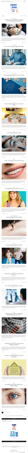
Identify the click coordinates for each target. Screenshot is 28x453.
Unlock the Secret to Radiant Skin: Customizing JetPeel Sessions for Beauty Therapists (14, 20)
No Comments (15, 47)
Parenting (15, 73)
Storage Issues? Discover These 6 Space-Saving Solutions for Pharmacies (14, 344)
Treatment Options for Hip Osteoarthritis (14, 245)
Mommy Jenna (14, 450)
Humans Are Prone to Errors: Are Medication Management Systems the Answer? (14, 314)
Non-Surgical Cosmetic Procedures (14, 132)
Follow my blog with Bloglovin (20, 415)
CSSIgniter (17, 451)
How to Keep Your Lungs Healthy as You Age (14, 285)
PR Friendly (2, 1)
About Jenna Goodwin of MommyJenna (9, 1)
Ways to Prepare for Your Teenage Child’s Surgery (14, 46)
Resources (15, 18)
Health (12, 18)
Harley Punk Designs (4, 420)
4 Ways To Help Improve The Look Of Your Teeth (14, 160)
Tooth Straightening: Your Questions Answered (14, 188)
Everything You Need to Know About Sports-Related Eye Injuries (14, 385)
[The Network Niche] (14, 434)
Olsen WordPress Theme (12, 451)
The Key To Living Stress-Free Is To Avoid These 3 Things (14, 104)
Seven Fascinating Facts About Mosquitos (14, 217)
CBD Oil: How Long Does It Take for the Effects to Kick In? (14, 274)
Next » (9, 412)
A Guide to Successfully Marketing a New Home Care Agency (14, 356)
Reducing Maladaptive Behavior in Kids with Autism (14, 75)
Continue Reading (24, 42)
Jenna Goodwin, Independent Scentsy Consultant (7, 421)
